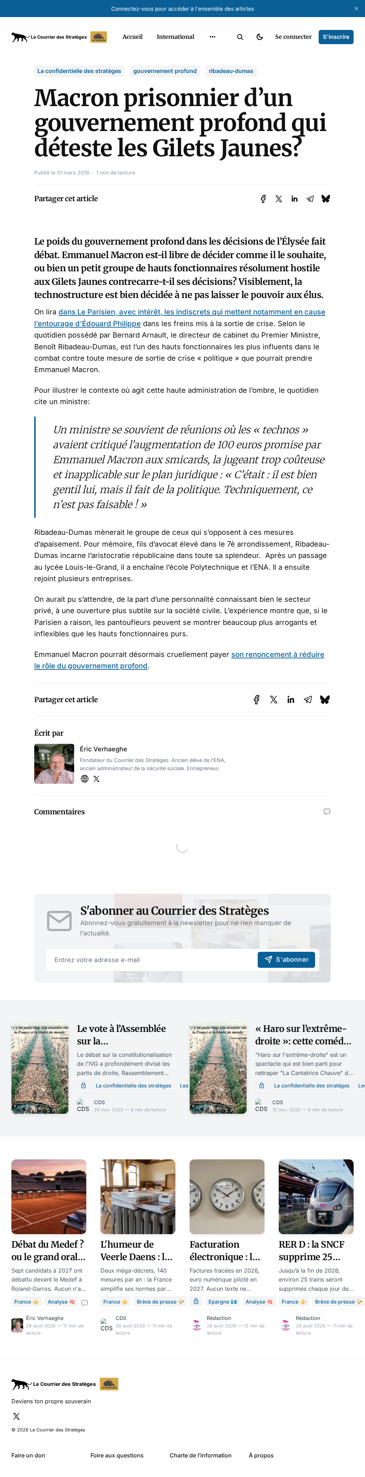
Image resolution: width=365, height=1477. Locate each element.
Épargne (205, 81)
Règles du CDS (213, 109)
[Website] (84, 779)
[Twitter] (96, 779)
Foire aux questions (117, 1455)
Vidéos (203, 95)
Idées (201, 67)
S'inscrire (336, 36)
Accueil (133, 36)
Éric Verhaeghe (103, 749)
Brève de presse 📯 (160, 1302)
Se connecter (293, 36)
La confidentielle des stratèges (79, 70)
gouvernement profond (165, 70)
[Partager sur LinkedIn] (294, 198)
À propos (261, 1455)
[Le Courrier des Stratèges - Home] (59, 37)
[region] (212, 37)
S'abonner (292, 959)
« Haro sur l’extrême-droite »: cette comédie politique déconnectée (303, 1041)
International (175, 36)
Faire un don (28, 1455)
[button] (240, 37)
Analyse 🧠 (61, 1302)
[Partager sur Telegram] (310, 198)
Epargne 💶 (223, 1302)
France (203, 53)
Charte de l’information (201, 1455)
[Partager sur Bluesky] (326, 199)
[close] (356, 8)
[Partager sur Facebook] (263, 198)
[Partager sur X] (279, 198)
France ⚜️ (26, 1302)
